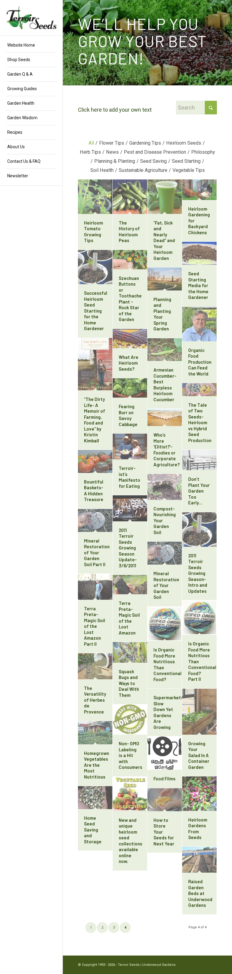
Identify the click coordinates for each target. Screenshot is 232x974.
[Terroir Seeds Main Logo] (31, 17)
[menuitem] (31, 45)
